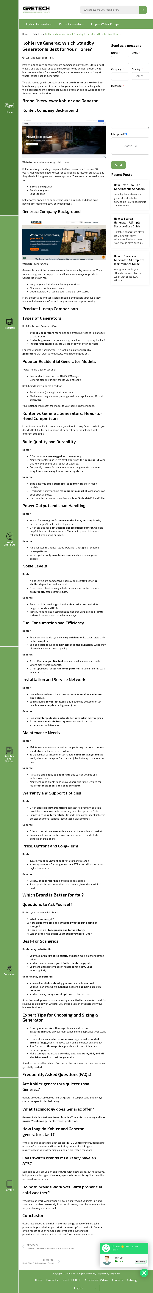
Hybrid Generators (38, 24)
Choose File (130, 145)
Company (116, 69)
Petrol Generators (71, 24)
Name (114, 52)
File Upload (117, 134)
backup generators (49, 75)
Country (136, 69)
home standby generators (80, 270)
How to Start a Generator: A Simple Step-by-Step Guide (127, 222)
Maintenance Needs (41, 732)
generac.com (41, 263)
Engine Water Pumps (105, 24)
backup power (51, 274)
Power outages (31, 64)
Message (116, 85)
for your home (30, 93)
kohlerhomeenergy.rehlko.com (51, 162)
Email (135, 52)
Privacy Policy (89, 1273)
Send (118, 165)
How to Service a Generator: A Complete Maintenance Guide (129, 260)
